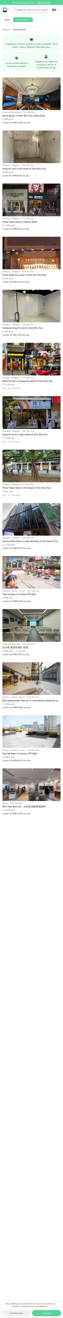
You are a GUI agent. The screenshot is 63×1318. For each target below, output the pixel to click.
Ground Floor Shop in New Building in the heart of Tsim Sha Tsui (30, 541)
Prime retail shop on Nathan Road (19, 221)
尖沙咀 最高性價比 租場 (15, 647)
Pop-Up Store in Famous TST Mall (19, 753)
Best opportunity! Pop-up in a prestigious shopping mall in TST (31, 700)
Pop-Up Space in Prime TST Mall (19, 594)
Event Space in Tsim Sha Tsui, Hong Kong (23, 115)
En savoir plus (16, 1313)
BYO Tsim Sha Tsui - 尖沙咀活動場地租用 (23, 806)
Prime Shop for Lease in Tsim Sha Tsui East (24, 274)
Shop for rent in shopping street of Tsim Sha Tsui (27, 381)
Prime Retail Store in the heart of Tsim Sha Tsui (26, 487)
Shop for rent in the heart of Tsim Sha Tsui (24, 168)
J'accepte (46, 1313)
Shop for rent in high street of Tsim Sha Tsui (25, 434)
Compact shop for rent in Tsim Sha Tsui (22, 327)
